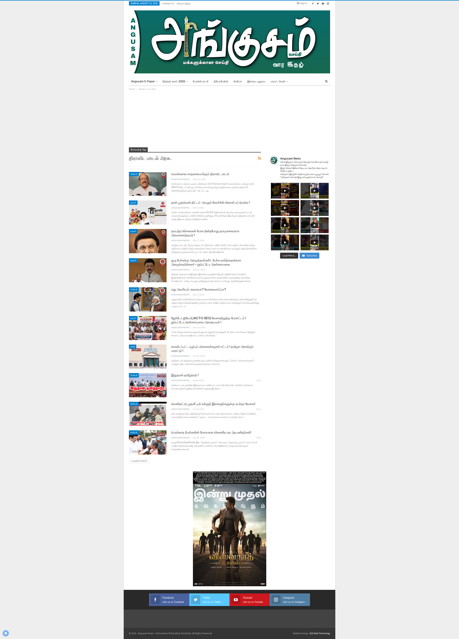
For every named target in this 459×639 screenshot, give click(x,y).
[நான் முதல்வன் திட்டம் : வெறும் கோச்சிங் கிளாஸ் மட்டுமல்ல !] (148, 212)
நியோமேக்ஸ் (221, 81)
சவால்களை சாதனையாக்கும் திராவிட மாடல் (200, 174)
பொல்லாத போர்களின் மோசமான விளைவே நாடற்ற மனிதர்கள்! (211, 432)
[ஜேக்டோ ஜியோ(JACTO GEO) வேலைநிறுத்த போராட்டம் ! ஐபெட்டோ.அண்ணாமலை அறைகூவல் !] (148, 328)
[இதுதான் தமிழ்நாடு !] (148, 385)
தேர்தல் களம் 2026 (173, 81)
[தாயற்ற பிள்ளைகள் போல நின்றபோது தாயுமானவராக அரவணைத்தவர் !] (148, 241)
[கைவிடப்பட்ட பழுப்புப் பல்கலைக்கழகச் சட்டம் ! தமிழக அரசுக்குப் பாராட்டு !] (148, 357)
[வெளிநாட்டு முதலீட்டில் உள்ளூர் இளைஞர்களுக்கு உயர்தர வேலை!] (148, 414)
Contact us (168, 3)
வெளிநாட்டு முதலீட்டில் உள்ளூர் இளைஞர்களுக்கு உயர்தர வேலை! (213, 404)
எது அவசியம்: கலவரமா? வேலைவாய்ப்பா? (198, 289)
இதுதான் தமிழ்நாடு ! (184, 375)
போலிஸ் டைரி (201, 81)
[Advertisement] (229, 118)
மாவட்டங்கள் (278, 81)
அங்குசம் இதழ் (183, 3)
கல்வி (132, 346)
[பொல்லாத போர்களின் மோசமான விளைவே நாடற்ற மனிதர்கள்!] (148, 442)
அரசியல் (134, 174)
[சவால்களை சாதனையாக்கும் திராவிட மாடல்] (148, 184)
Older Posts (139, 461)
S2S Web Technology (319, 633)
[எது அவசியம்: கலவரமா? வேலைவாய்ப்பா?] (148, 299)
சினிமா (237, 81)
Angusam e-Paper (143, 81)
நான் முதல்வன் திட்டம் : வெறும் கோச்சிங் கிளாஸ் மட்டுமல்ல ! (210, 202)
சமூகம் (133, 202)
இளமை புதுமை (256, 81)
